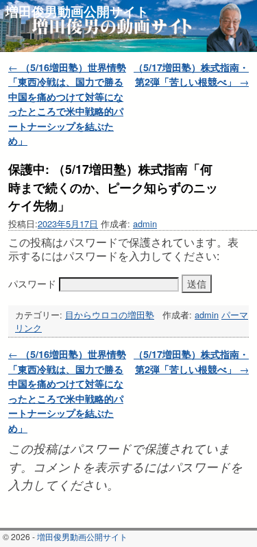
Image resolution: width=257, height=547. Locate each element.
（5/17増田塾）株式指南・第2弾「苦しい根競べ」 (191, 74)
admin (145, 223)
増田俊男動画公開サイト (77, 11)
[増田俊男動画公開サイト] (128, 26)
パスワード (33, 283)
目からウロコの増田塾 (109, 314)
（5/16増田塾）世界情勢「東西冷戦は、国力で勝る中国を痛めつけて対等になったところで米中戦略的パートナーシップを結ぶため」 (67, 104)
